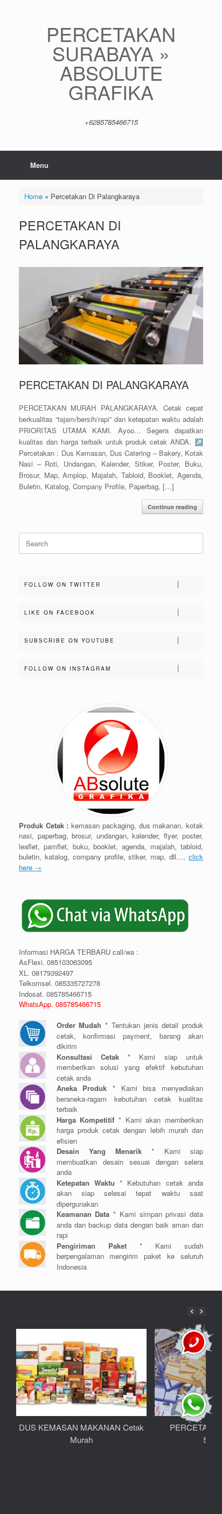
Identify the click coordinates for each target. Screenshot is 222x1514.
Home (33, 196)
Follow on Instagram (67, 668)
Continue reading (172, 507)
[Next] (201, 1311)
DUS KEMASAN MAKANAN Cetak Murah (81, 1433)
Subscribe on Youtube (69, 640)
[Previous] (192, 1311)
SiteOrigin (125, 1493)
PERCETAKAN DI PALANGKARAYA (104, 384)
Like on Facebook (59, 612)
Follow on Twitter (62, 584)
